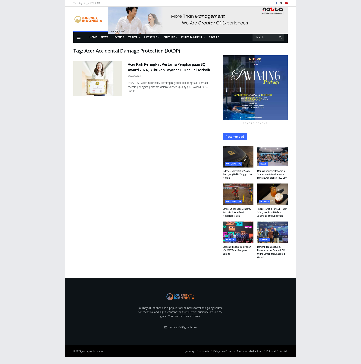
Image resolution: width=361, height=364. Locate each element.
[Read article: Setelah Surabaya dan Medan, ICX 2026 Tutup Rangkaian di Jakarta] (238, 232)
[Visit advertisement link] (198, 19)
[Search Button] (280, 37)
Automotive (233, 163)
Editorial (271, 351)
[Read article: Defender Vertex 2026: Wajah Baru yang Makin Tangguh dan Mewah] (238, 157)
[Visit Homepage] (87, 19)
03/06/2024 (135, 75)
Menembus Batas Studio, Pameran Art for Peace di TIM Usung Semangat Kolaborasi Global (271, 252)
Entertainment (191, 37)
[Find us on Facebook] (276, 3)
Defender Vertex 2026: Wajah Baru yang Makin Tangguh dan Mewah (238, 174)
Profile (214, 37)
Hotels (264, 201)
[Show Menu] (78, 37)
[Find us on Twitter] (281, 3)
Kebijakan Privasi (223, 351)
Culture (169, 37)
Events (119, 37)
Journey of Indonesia (197, 351)
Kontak (284, 351)
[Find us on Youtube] (286, 3)
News (104, 37)
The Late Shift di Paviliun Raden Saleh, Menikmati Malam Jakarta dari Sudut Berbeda (272, 212)
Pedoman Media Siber (249, 351)
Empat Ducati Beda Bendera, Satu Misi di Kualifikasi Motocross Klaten (237, 212)
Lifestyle (150, 37)
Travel (133, 37)
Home (93, 37)
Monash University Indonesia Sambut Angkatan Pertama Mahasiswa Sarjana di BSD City (272, 174)
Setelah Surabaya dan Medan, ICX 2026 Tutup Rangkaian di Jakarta (237, 250)
